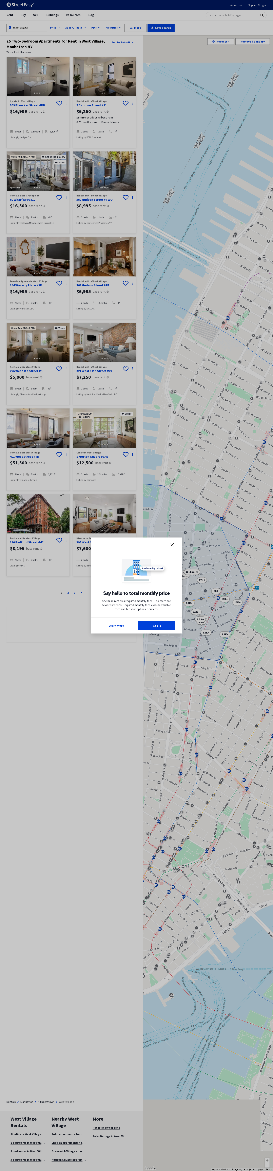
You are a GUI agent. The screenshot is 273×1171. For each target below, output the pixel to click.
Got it (157, 625)
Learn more (116, 625)
